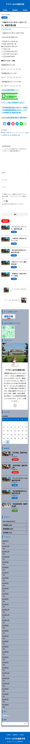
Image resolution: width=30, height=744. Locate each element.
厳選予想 (5, 135)
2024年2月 (5, 662)
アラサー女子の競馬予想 (15, 4)
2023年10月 (5, 683)
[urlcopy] (25, 123)
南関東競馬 (15, 10)
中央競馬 (5, 10)
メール (4, 180)
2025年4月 (5, 588)
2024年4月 (5, 652)
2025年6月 (5, 578)
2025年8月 (5, 567)
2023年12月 (5, 673)
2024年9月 (5, 625)
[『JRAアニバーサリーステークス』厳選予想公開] (17, 123)
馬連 (19, 135)
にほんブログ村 (6, 320)
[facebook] (8, 123)
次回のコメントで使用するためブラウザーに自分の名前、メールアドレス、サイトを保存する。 (14, 196)
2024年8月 (5, 631)
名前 (4, 172)
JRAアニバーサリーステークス (17, 132)
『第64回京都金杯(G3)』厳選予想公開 (20, 492)
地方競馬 (25, 10)
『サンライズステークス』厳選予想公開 (20, 479)
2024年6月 (5, 641)
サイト (4, 187)
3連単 (4, 132)
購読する (7, 715)
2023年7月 (5, 699)
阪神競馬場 (14, 135)
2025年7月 (5, 573)
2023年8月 (5, 694)
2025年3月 (5, 594)
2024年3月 (5, 657)
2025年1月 (5, 604)
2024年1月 (5, 668)
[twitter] (4, 123)
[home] (15, 405)
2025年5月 (5, 583)
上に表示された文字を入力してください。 (13, 204)
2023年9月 (5, 689)
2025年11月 (5, 551)
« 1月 (3, 445)
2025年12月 (5, 546)
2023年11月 (5, 678)
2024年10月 (5, 620)
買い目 (9, 135)
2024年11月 (5, 615)
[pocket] (13, 123)
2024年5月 (5, 647)
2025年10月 (5, 557)
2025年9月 (5, 562)
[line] (21, 123)
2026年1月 (5, 541)
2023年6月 (5, 705)
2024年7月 (5, 636)
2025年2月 (5, 599)
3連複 (7, 132)
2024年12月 (5, 610)
